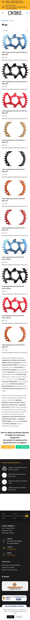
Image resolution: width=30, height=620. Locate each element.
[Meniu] (27, 12)
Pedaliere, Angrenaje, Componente (11, 60)
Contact (25, 518)
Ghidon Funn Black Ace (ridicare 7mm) (17, 482)
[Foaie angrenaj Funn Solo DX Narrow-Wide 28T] (15, 41)
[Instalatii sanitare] (15, 586)
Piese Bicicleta (24, 60)
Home (3, 513)
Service (4, 518)
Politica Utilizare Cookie (10, 570)
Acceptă (10, 617)
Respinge (19, 617)
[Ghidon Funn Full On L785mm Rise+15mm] (4, 488)
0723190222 (11, 555)
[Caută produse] (2, 12)
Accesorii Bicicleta (7, 516)
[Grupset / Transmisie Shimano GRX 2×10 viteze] (4, 468)
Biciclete (15, 513)
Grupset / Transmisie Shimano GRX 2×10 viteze (17, 468)
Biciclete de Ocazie (21, 516)
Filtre (6, 30)
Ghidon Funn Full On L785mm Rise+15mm (17, 489)
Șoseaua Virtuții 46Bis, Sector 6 (15, 2)
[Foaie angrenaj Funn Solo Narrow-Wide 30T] (15, 129)
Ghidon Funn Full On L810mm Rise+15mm (17, 475)
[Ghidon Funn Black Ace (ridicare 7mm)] (4, 481)
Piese (26, 513)
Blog (14, 518)
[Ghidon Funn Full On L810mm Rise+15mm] (4, 475)
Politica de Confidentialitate (11, 565)
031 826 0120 (11, 549)
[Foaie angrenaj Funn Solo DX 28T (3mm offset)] (15, 246)
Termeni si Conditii (8, 567)
